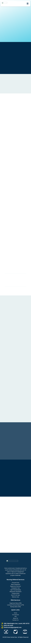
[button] (27, 3)
